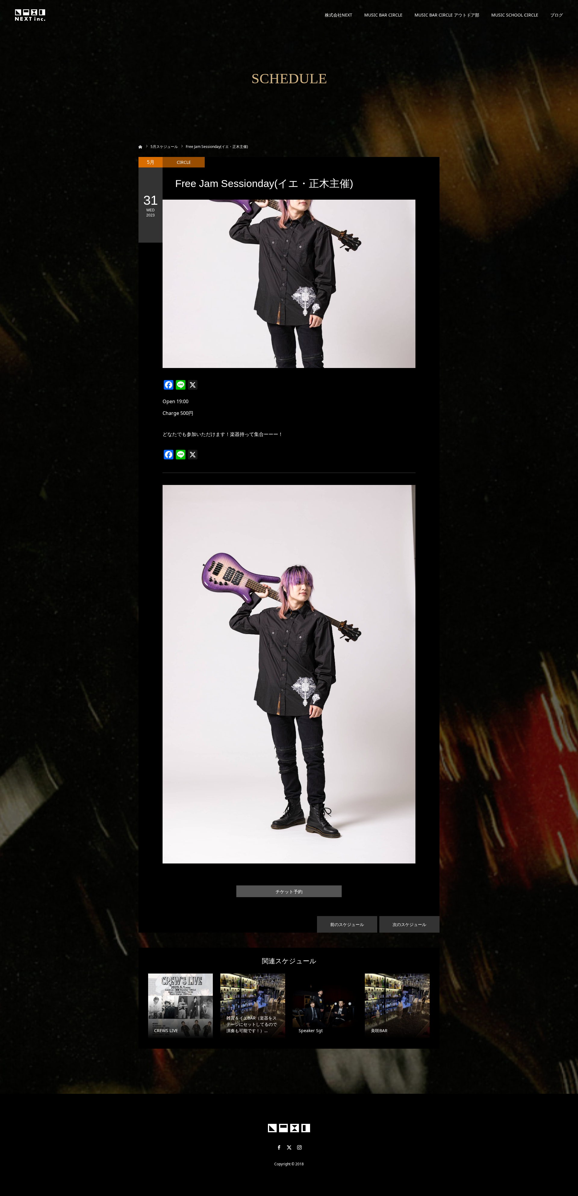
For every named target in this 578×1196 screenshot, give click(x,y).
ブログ (556, 15)
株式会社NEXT (338, 15)
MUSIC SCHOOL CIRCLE (514, 15)
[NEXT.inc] (30, 15)
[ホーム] (140, 146)
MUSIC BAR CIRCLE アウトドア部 (447, 15)
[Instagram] (299, 1147)
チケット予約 (289, 891)
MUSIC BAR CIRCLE (383, 15)
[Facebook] (279, 1147)
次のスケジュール (409, 924)
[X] (289, 1147)
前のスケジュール (347, 924)
